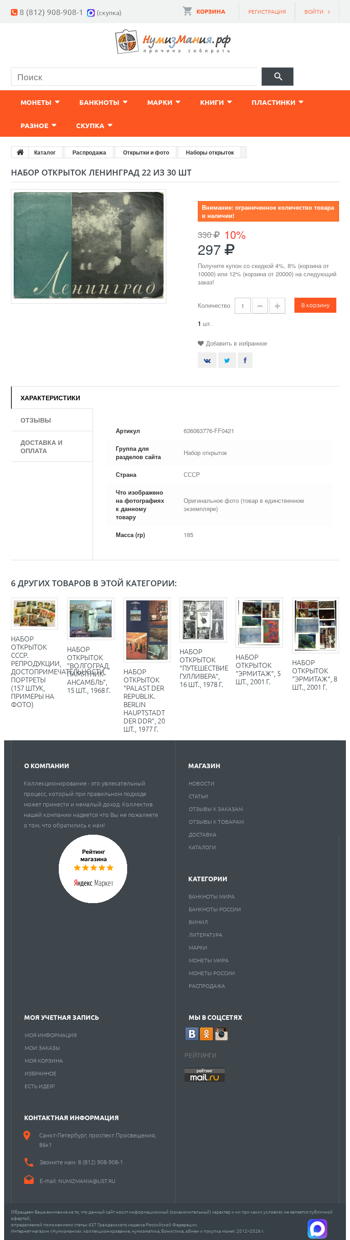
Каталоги (202, 847)
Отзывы (36, 419)
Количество (214, 305)
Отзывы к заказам (216, 808)
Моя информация (51, 1034)
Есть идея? (40, 1086)
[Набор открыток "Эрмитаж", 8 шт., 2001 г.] (315, 625)
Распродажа (207, 985)
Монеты (36, 102)
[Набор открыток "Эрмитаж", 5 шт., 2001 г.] (259, 623)
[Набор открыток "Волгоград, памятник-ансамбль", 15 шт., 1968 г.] (90, 619)
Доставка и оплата (41, 446)
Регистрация (267, 11)
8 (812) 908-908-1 (51, 11)
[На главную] (20, 152)
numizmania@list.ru (86, 1180)
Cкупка (90, 125)
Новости (202, 783)
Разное (34, 125)
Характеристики (50, 397)
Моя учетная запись (61, 1017)
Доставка (202, 834)
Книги (212, 102)
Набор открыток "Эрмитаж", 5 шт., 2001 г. (258, 669)
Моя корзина (44, 1060)
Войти (314, 11)
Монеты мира (209, 960)
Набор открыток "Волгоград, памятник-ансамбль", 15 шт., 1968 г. (89, 669)
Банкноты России (215, 909)
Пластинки (273, 102)
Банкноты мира (212, 896)
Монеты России (212, 972)
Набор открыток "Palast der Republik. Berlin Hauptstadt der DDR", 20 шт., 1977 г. (144, 700)
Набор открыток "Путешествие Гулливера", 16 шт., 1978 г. (204, 667)
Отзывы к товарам (216, 821)
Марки (159, 102)
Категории (207, 878)
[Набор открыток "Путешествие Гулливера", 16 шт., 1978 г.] (203, 620)
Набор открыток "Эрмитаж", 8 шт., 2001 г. (314, 674)
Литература (205, 934)
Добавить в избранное (236, 343)
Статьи (198, 796)
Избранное (41, 1073)
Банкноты (99, 102)
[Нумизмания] (173, 41)
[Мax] (92, 11)
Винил (198, 921)
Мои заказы (42, 1047)
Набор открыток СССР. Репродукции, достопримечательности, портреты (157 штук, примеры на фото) (58, 671)
